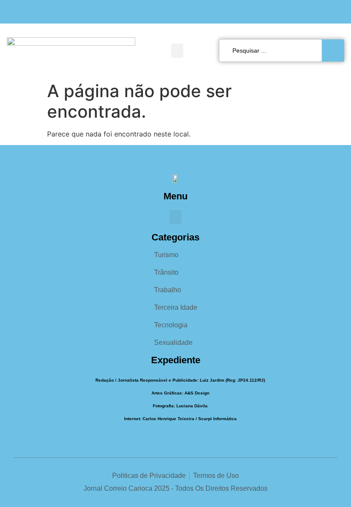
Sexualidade (173, 342)
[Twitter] (338, 12)
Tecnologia (170, 325)
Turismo (166, 254)
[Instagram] (322, 12)
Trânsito (166, 272)
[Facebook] (305, 12)
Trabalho (167, 290)
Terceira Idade (175, 307)
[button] (177, 51)
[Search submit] (335, 50)
